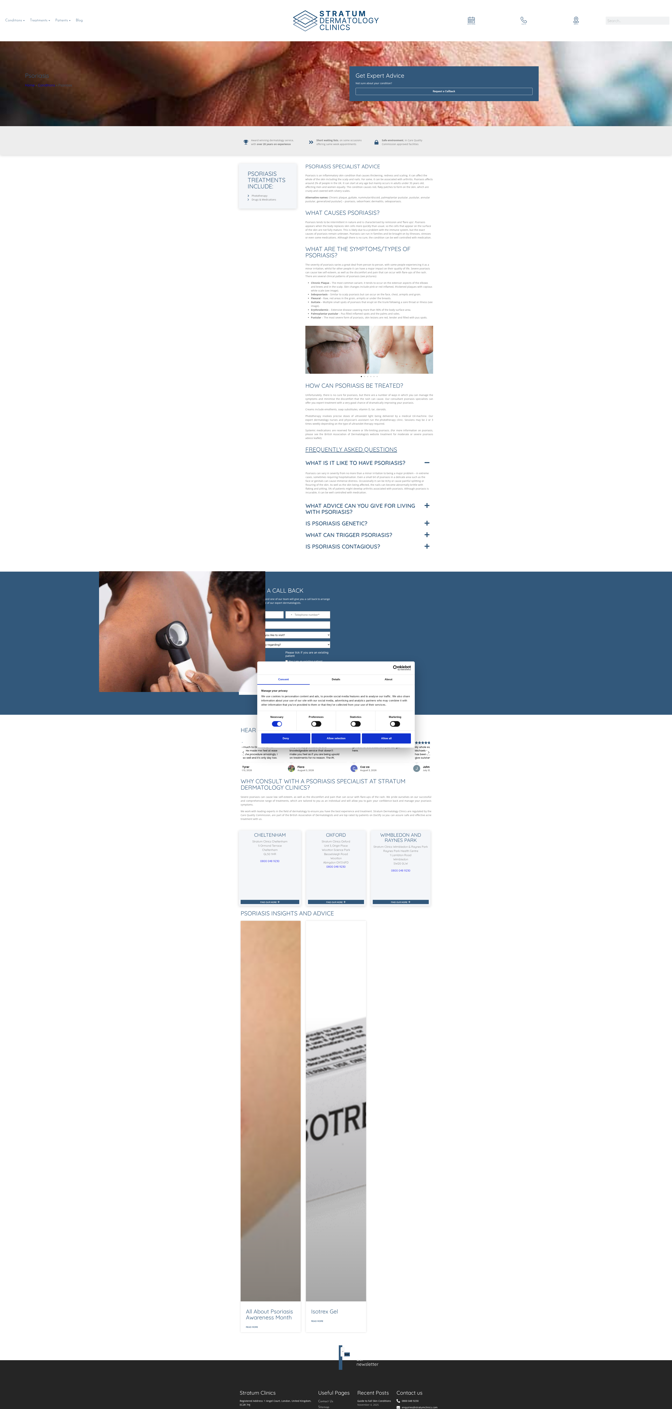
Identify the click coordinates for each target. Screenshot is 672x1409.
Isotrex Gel (324, 1311)
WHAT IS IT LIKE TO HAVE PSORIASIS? (355, 462)
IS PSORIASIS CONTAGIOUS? (343, 546)
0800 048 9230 (269, 861)
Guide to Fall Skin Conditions (374, 1401)
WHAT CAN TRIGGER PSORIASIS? (349, 534)
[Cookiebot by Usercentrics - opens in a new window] (395, 667)
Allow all (386, 738)
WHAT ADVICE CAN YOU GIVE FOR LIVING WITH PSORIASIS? (360, 508)
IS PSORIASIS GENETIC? (336, 523)
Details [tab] (336, 679)
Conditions (46, 85)
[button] (361, 376)
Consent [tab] (283, 679)
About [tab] (388, 679)
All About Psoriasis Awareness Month (269, 1314)
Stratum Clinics (258, 1392)
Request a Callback (444, 91)
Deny (286, 738)
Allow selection (336, 738)
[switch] (316, 724)
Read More (252, 1327)
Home (30, 85)
